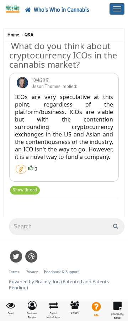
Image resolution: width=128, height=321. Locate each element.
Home (13, 34)
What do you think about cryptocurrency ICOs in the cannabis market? (63, 55)
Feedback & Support (61, 272)
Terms (14, 272)
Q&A (29, 34)
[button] (32, 310)
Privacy (32, 272)
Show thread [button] (25, 189)
